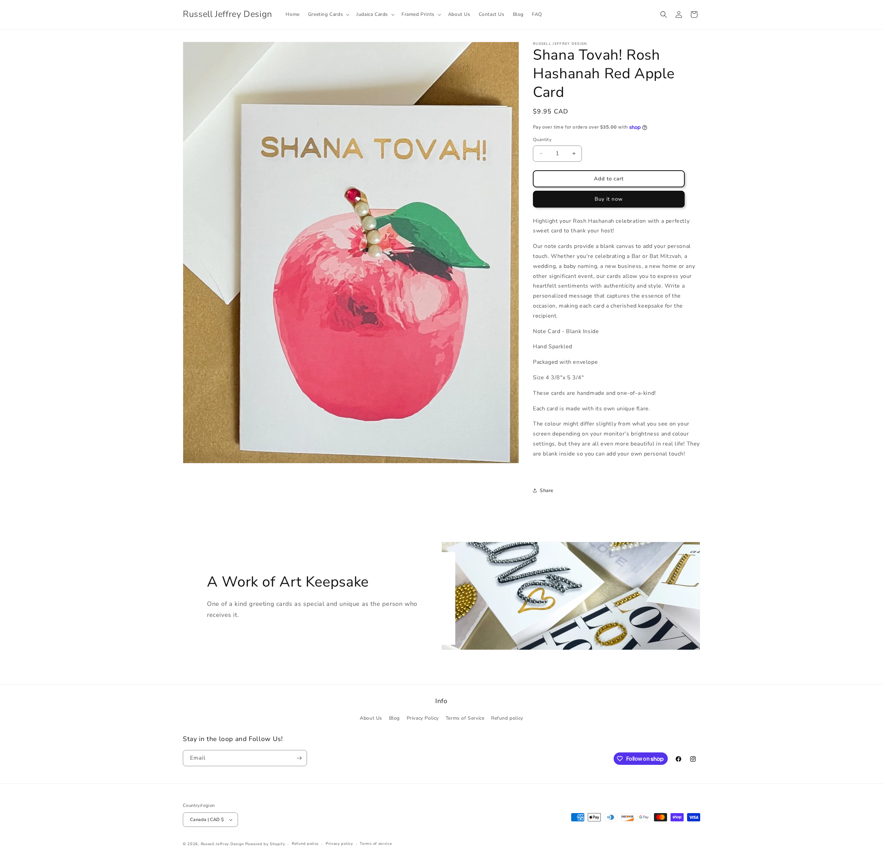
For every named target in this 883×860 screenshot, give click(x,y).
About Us (371, 718)
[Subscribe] (299, 758)
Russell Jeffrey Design (222, 844)
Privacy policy (339, 843)
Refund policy (507, 718)
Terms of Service (465, 718)
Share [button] (546, 490)
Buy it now (609, 199)
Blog (394, 718)
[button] (328, 14)
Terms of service (376, 843)
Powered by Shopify (265, 844)
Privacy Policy (423, 718)
